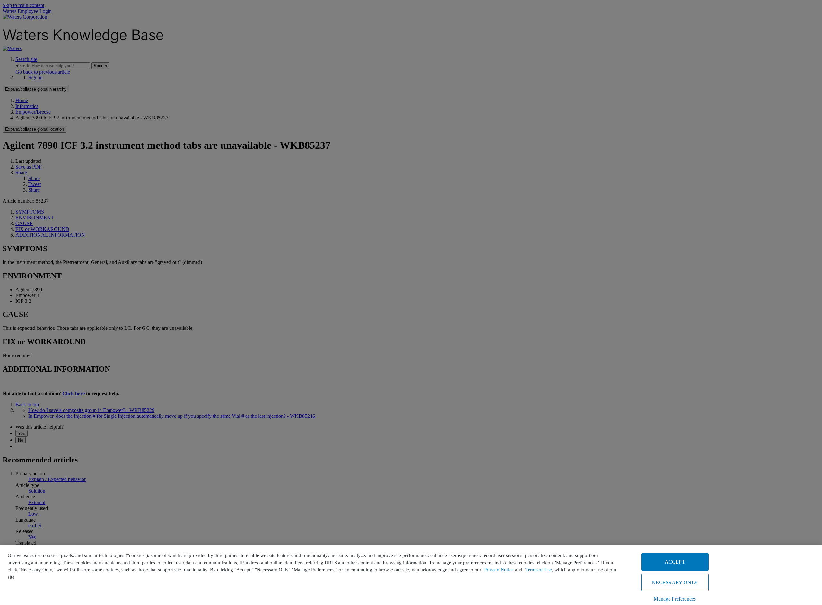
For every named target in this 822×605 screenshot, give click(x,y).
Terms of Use (538, 569)
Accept (675, 562)
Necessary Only (675, 582)
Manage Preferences (675, 598)
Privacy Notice (499, 569)
